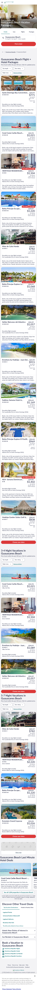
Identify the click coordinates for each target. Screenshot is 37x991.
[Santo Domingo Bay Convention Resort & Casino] (18, 102)
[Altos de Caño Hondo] (18, 254)
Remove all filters (18, 72)
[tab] (5, 32)
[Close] (35, 976)
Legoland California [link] (8, 919)
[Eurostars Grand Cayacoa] (18, 826)
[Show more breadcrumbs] (2, 52)
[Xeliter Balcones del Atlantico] (18, 330)
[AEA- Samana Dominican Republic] (18, 487)
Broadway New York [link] (8, 922)
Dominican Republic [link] (11, 52)
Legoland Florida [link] (7, 912)
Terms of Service (16, 989)
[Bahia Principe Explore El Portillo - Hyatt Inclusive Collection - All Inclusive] (18, 448)
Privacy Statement (7, 989)
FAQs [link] (27, 965)
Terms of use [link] (15, 965)
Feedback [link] (27, 967)
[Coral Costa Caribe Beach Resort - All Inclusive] (18, 141)
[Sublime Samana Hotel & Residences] (18, 409)
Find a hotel (18, 44)
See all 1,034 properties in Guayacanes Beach (18, 892)
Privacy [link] (9, 965)
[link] (18, 949)
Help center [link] (22, 965)
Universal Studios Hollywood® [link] (11, 916)
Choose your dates (19, 542)
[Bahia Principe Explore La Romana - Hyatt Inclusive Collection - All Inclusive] (18, 292)
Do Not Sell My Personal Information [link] (15, 967)
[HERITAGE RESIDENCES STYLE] (18, 179)
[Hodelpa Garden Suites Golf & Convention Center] (18, 526)
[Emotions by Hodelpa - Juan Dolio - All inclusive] (18, 369)
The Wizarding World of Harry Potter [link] (13, 926)
